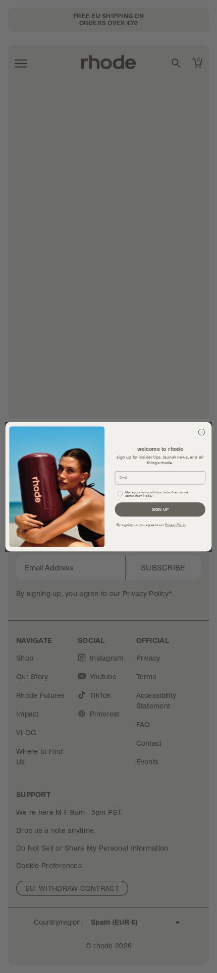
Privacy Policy (175, 525)
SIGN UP (160, 508)
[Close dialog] (201, 432)
